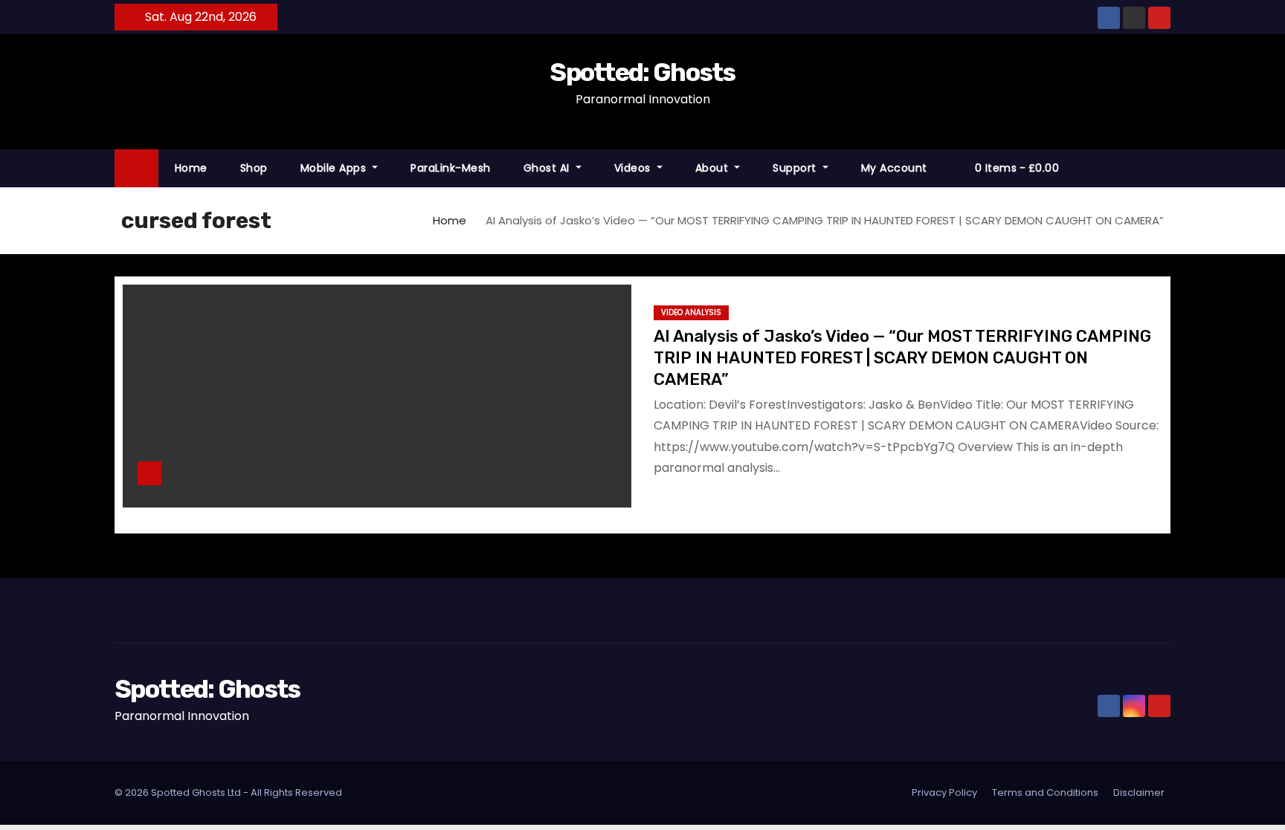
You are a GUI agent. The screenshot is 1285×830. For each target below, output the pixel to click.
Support (796, 168)
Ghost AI (548, 168)
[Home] (136, 168)
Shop (254, 168)
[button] (1166, 167)
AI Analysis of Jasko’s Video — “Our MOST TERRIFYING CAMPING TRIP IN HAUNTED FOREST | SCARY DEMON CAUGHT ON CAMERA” (902, 358)
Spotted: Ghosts (642, 72)
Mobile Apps (335, 168)
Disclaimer (1139, 792)
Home (191, 168)
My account (894, 168)
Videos (634, 168)
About (713, 168)
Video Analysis (691, 312)
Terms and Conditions (1045, 792)
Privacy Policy (944, 792)
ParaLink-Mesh (450, 168)
